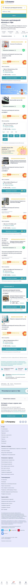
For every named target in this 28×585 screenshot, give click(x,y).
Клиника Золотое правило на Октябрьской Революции (17, 242)
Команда (3, 481)
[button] (14, 7)
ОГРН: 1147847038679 (5, 538)
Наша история (5, 431)
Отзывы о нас (4, 437)
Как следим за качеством (7, 487)
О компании (4, 429)
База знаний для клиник (7, 474)
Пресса (3, 439)
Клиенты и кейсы (5, 470)
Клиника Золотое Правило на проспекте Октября (17, 202)
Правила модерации (6, 472)
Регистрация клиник (6, 462)
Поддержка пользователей (8, 454)
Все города (4, 509)
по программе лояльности (7, 153)
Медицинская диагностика (8, 501)
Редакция (3, 441)
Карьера (3, 433)
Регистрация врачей (6, 464)
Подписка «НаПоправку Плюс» (9, 489)
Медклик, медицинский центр (18, 319)
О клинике (4, 479)
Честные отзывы (5, 450)
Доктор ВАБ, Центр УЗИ (16, 100)
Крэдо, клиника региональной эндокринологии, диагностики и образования (18, 162)
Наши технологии (5, 485)
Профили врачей (5, 505)
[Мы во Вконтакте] (23, 422)
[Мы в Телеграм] (20, 422)
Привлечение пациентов (7, 460)
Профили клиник (5, 507)
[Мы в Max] (26, 422)
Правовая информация (6, 540)
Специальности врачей (7, 499)
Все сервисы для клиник (7, 466)
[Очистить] (24, 7)
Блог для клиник (5, 468)
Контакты (3, 443)
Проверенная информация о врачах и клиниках (13, 448)
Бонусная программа (6, 452)
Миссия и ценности (6, 435)
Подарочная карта (6, 493)
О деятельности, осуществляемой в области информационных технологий (11, 527)
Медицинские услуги (6, 503)
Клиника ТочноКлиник (16, 44)
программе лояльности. (19, 411)
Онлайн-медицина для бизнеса (9, 491)
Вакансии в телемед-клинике (8, 483)
